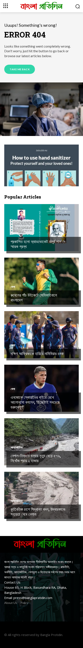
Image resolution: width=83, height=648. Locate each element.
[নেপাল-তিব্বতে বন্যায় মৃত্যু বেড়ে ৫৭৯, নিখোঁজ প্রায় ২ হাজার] (41, 441)
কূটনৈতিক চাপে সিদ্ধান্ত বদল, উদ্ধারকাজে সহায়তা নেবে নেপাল (38, 511)
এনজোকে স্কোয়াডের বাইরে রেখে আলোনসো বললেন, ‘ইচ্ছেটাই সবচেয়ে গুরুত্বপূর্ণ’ (35, 402)
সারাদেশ (14, 233)
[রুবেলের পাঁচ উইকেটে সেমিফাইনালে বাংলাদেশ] (41, 281)
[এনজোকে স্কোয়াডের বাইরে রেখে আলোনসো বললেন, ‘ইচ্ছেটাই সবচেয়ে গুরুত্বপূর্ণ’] (41, 388)
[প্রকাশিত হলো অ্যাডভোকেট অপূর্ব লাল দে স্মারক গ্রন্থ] (41, 227)
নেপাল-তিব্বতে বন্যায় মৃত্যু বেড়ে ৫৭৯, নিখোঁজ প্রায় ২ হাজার (36, 458)
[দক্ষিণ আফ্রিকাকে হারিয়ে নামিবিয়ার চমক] (41, 334)
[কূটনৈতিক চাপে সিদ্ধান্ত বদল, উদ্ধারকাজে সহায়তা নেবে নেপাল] (41, 495)
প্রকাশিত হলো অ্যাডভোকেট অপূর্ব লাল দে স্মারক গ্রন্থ (38, 244)
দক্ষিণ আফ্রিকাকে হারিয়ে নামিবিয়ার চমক (37, 353)
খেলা (13, 286)
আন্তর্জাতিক (17, 447)
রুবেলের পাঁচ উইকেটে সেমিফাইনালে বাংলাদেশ (34, 297)
